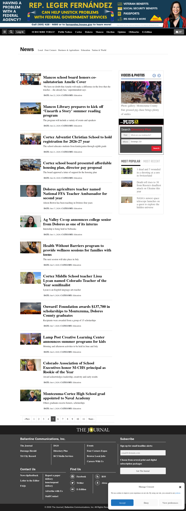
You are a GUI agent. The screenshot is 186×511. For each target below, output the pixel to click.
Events (90, 445)
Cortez (78, 31)
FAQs (23, 485)
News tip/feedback (29, 475)
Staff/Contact (51, 496)
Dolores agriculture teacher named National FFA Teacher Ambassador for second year (75, 193)
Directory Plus (60, 450)
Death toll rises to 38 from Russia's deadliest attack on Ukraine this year (149, 187)
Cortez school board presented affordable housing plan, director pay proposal (77, 165)
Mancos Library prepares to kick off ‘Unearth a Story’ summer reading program (73, 111)
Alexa (104, 482)
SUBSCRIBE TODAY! (43, 31)
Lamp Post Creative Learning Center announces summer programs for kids (74, 339)
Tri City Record (28, 456)
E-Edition (147, 31)
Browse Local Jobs (96, 456)
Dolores (89, 31)
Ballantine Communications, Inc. (80, 507)
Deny (146, 502)
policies (177, 493)
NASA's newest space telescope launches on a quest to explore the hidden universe (148, 203)
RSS (104, 476)
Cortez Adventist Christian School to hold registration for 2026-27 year (77, 139)
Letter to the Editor (29, 480)
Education (85, 50)
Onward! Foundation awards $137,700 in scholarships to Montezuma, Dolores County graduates (76, 310)
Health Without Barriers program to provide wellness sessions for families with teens (77, 250)
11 (84, 418)
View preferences (170, 502)
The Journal (26, 445)
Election (111, 31)
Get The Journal (143, 471)
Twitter (80, 482)
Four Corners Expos (97, 450)
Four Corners (51, 50)
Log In (20, 32)
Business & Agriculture (68, 50)
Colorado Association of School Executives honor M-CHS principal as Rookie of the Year (74, 367)
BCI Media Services (63, 456)
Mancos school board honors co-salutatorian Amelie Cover (69, 79)
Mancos (99, 31)
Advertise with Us (54, 491)
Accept (122, 502)
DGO (56, 445)
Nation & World (99, 50)
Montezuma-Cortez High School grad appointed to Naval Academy (74, 396)
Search (156, 148)
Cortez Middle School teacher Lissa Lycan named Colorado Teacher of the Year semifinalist (75, 280)
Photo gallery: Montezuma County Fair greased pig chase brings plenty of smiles (140, 110)
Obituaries (134, 31)
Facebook (81, 476)
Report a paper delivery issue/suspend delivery (52, 480)
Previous (154, 76)
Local (40, 50)
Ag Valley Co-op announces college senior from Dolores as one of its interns (77, 221)
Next (159, 76)
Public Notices (65, 31)
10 (78, 418)
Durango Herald (28, 450)
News (27, 49)
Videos (126, 75)
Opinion (122, 31)
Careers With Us (95, 461)
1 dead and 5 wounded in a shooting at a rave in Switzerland (148, 172)
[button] (180, 486)
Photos (139, 75)
